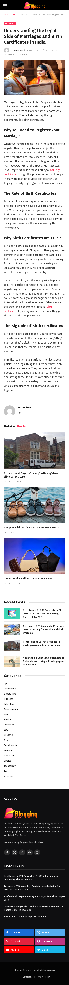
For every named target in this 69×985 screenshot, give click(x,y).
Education (9, 704)
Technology (10, 766)
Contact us (28, 977)
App (6, 683)
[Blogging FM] (34, 5)
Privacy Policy (43, 977)
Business (8, 699)
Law (6, 730)
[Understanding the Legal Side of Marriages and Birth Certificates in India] (34, 77)
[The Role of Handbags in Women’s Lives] (34, 556)
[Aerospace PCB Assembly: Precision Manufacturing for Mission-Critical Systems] (12, 629)
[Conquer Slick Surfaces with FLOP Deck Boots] (34, 505)
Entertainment (11, 709)
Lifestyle (9, 23)
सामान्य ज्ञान (8, 776)
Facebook (9, 750)
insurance (9, 724)
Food (6, 714)
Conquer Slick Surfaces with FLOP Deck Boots (31, 527)
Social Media (10, 745)
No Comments (51, 50)
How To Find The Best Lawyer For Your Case (26, 916)
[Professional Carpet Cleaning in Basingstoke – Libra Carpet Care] (34, 450)
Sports (7, 760)
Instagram (9, 755)
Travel (7, 771)
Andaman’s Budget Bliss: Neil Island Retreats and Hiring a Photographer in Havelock (44, 661)
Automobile (10, 688)
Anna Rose (19, 50)
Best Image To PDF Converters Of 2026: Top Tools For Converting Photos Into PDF (42, 613)
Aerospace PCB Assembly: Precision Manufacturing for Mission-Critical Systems (43, 629)
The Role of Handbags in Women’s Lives (28, 578)
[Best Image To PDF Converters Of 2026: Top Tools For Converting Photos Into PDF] (12, 613)
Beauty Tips (10, 693)
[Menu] (5, 5)
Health (7, 719)
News (7, 740)
